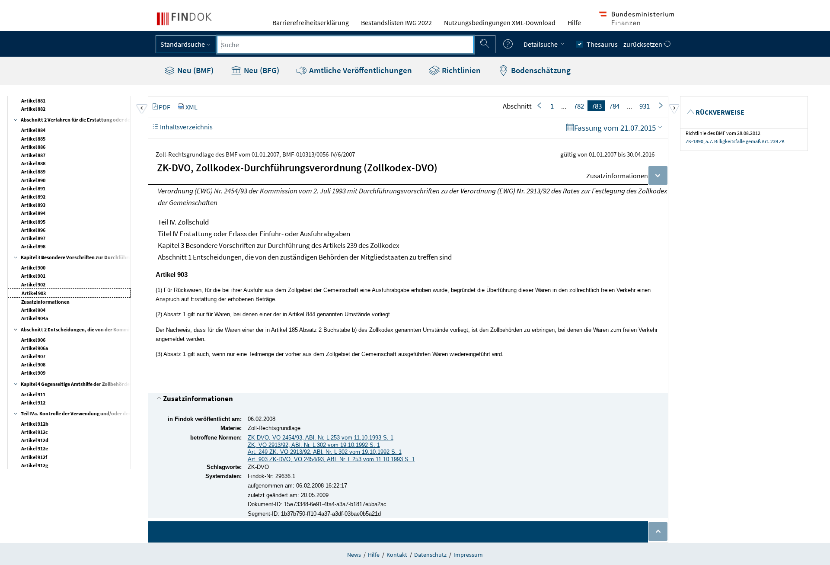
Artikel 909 (33, 372)
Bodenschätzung (540, 70)
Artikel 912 (33, 402)
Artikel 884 (33, 130)
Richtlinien (460, 70)
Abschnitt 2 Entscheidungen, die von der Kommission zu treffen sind (98, 329)
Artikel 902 (33, 284)
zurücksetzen (643, 44)
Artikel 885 (33, 138)
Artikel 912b (34, 424)
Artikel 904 (33, 310)
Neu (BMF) (195, 70)
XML (191, 107)
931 (644, 106)
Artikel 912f (34, 457)
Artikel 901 (33, 276)
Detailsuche (541, 44)
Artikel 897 (33, 238)
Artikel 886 (33, 147)
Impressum (468, 555)
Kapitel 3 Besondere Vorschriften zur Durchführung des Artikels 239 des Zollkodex (113, 257)
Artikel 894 (33, 213)
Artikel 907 (33, 356)
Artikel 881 (33, 100)
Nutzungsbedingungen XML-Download (499, 22)
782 (579, 106)
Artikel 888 (33, 163)
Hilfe (574, 22)
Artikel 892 (33, 196)
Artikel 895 (33, 221)
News (354, 555)
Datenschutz (430, 555)
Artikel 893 (33, 205)
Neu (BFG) (260, 70)
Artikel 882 (33, 109)
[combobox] (345, 44)
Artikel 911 (33, 394)
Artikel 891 (33, 188)
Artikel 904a (34, 318)
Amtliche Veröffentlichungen (359, 70)
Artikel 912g (34, 465)
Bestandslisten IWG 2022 (396, 22)
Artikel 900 (33, 267)
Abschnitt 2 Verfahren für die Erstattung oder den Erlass (84, 119)
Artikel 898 (33, 246)
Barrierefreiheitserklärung (310, 22)
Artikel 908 (33, 364)
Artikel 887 (33, 155)
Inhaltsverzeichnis (186, 126)
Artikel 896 (33, 230)
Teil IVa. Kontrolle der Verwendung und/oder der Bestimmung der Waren (102, 413)
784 (614, 106)
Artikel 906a (34, 348)
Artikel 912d (34, 440)
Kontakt (396, 555)
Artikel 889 (33, 171)
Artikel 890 (33, 180)
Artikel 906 (33, 340)
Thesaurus (602, 44)
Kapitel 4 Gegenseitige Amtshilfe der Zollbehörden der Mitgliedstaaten (99, 384)
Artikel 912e (34, 448)
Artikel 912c (34, 432)
